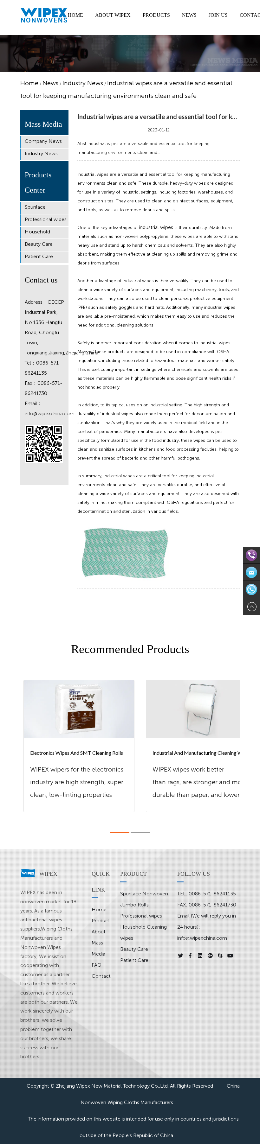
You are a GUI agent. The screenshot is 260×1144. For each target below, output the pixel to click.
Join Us (218, 15)
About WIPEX (113, 15)
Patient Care (39, 256)
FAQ (96, 965)
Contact (101, 976)
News (189, 15)
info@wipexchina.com (50, 413)
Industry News (82, 83)
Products (156, 15)
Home (29, 83)
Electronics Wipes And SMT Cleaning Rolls (76, 753)
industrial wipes (156, 227)
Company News (43, 141)
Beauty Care (39, 244)
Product (101, 921)
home (75, 15)
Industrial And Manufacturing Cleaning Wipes (201, 753)
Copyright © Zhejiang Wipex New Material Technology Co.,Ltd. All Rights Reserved (120, 1086)
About (99, 932)
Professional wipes (46, 219)
